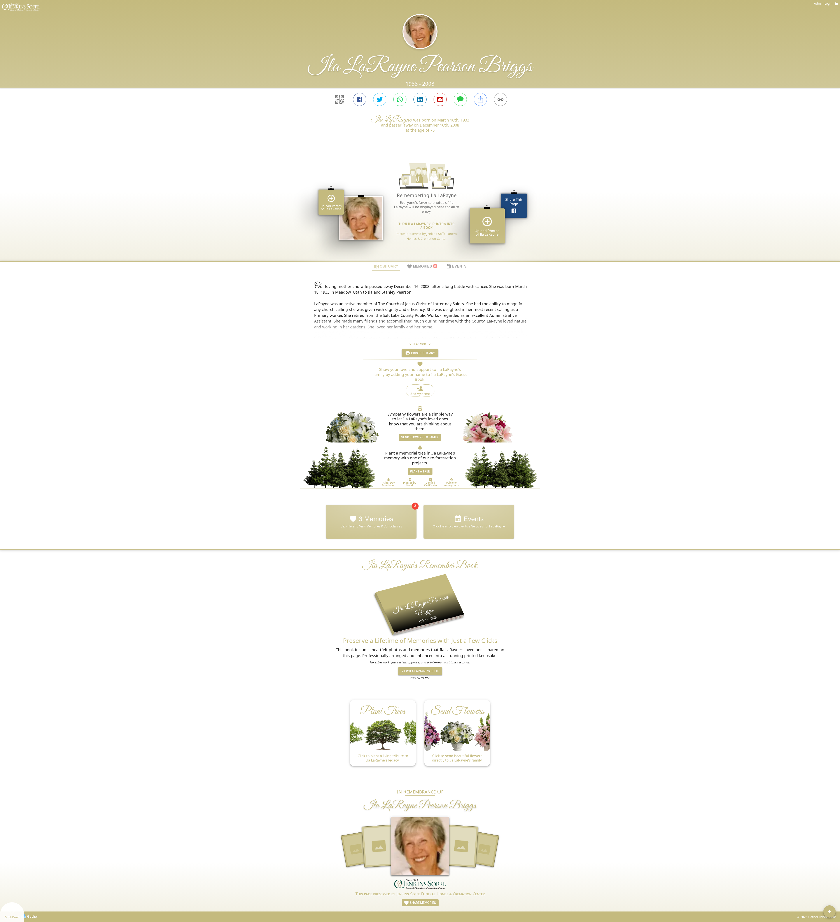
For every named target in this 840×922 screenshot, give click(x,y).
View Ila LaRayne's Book (420, 671)
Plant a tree (420, 471)
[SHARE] (480, 99)
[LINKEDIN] (420, 99)
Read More (420, 344)
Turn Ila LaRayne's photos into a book (427, 225)
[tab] (386, 266)
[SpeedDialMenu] (829, 911)
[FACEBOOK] (359, 99)
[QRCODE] (339, 99)
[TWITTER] (379, 99)
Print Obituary (422, 353)
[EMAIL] (440, 99)
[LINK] (500, 99)
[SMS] (460, 99)
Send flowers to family (420, 437)
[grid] (420, 206)
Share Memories (422, 902)
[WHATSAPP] (399, 99)
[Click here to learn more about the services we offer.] (420, 885)
